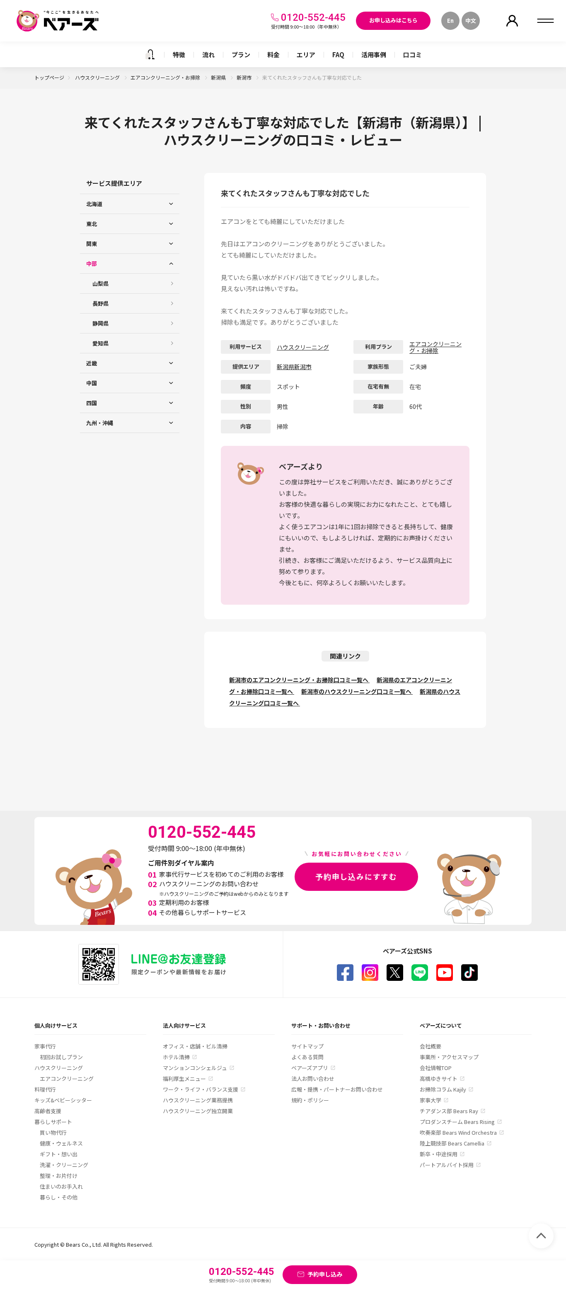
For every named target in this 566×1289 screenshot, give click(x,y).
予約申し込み (324, 1274)
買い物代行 (53, 1132)
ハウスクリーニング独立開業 (198, 1111)
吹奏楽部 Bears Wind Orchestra (458, 1132)
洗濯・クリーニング (64, 1165)
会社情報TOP (436, 1068)
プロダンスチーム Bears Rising (457, 1122)
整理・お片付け (58, 1176)
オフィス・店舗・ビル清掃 (195, 1046)
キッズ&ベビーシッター (63, 1100)
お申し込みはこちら (393, 20)
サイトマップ (307, 1046)
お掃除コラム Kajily (443, 1089)
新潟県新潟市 (294, 366)
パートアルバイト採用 (447, 1165)
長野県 (100, 303)
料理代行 (45, 1089)
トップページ (49, 77)
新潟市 (245, 77)
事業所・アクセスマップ (449, 1057)
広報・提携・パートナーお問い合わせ (337, 1089)
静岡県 (100, 323)
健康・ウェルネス (61, 1143)
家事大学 (430, 1100)
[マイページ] (512, 20)
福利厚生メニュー (184, 1078)
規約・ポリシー (310, 1100)
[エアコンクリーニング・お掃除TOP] (150, 54)
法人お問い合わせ (312, 1078)
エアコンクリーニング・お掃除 (166, 77)
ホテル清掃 (176, 1057)
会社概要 (430, 1046)
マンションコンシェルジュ (195, 1068)
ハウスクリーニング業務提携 (198, 1100)
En (450, 20)
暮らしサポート (53, 1122)
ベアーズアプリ (309, 1068)
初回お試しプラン (61, 1057)
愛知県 (100, 343)
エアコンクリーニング (67, 1078)
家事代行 (45, 1046)
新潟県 (219, 77)
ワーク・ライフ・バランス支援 (200, 1089)
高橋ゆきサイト (438, 1078)
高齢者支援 (47, 1111)
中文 (470, 20)
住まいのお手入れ (61, 1186)
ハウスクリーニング (98, 77)
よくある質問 (307, 1057)
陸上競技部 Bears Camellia (452, 1143)
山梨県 (100, 283)
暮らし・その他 (58, 1197)
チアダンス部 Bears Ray (449, 1111)
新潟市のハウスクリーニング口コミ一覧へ (357, 691)
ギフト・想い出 (58, 1154)
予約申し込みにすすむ (356, 876)
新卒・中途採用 (438, 1154)
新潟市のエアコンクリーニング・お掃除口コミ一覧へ (299, 680)
